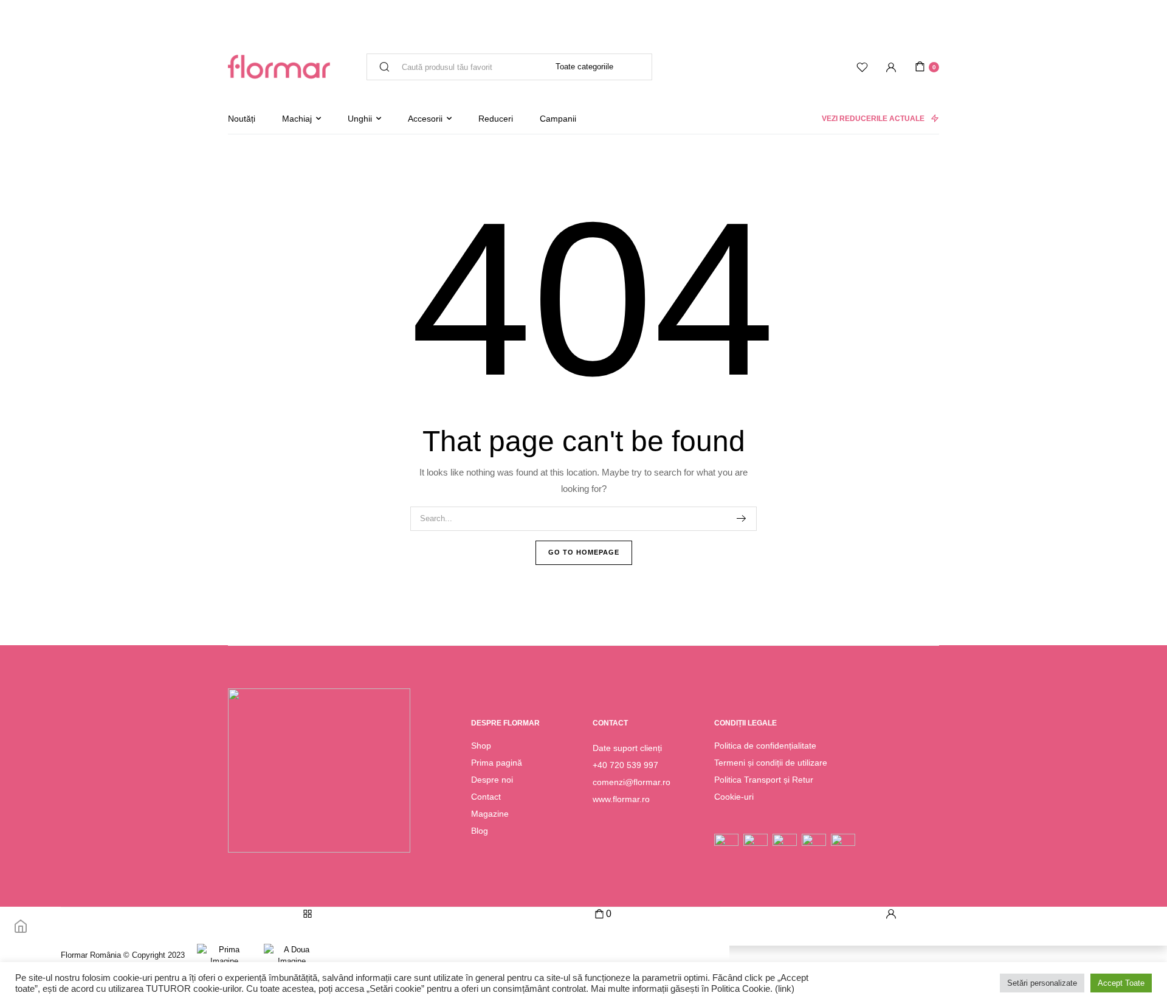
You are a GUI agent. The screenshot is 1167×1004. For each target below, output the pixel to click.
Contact (486, 796)
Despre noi (492, 779)
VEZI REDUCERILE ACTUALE (873, 118)
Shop (481, 745)
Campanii (558, 118)
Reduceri (495, 118)
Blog (479, 831)
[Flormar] (279, 67)
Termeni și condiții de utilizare (770, 762)
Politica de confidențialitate (765, 745)
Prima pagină (496, 762)
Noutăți (241, 118)
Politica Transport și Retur (763, 779)
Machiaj (297, 118)
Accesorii (425, 118)
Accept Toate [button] (1121, 983)
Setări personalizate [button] (1042, 983)
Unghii (360, 118)
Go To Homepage (583, 552)
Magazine (490, 814)
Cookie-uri (734, 796)
